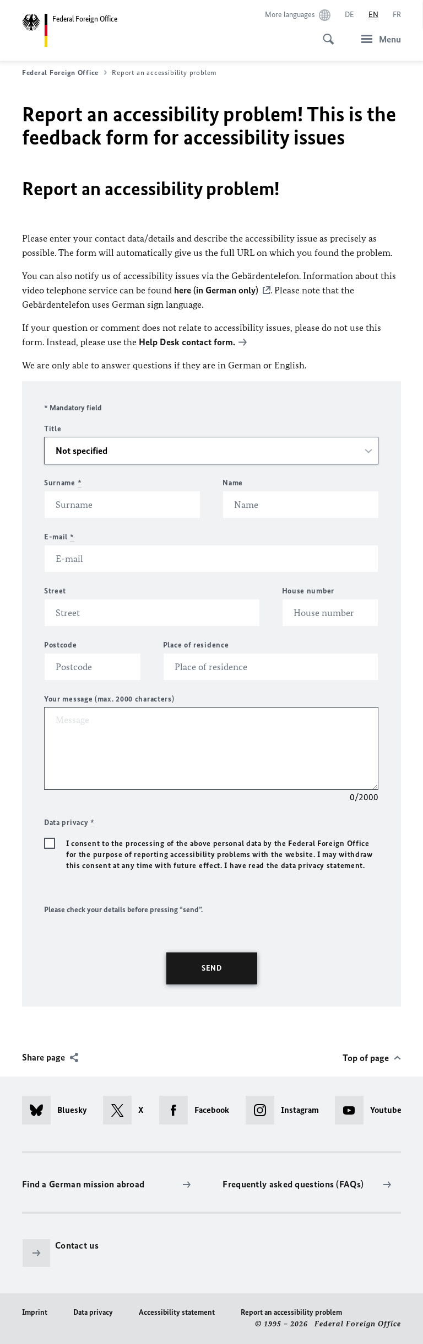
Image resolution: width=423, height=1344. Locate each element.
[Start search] (325, 33)
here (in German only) (216, 290)
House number (308, 591)
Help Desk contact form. (187, 341)
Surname (63, 483)
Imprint (34, 1312)
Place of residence (196, 645)
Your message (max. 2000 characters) (109, 699)
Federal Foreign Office (60, 72)
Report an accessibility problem (291, 1312)
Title (53, 428)
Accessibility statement (177, 1312)
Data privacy (93, 1312)
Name (233, 483)
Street (55, 591)
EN (373, 14)
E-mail (59, 537)
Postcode (60, 645)
